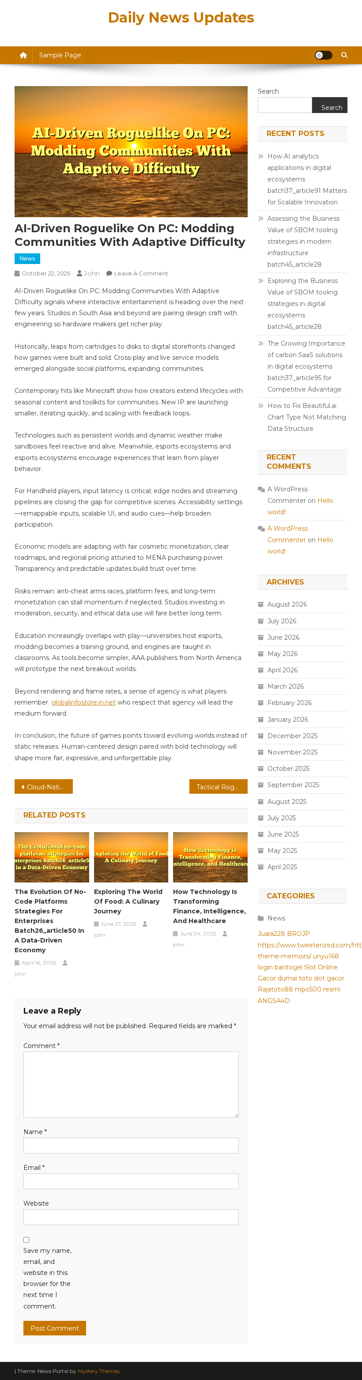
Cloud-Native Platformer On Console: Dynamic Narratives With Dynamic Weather (50, 787)
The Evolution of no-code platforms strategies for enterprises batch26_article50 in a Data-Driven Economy (50, 921)
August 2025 (287, 802)
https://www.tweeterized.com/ (305, 945)
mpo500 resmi (317, 989)
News (27, 258)
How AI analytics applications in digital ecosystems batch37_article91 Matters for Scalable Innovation (307, 179)
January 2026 (288, 720)
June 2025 (283, 834)
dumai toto (295, 978)
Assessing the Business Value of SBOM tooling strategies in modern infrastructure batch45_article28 (303, 241)
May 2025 (282, 851)
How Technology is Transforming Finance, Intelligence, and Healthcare (209, 906)
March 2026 (286, 686)
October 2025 (288, 769)
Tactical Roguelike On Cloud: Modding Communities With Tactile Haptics (222, 787)
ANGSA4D (274, 1001)
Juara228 (271, 934)
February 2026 (290, 703)
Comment (41, 1046)
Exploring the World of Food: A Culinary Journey (128, 901)
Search (268, 91)
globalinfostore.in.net (83, 702)
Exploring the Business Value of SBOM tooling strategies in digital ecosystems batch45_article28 (303, 304)
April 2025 (282, 867)
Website (36, 1203)
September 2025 (293, 785)
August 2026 (287, 604)
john (92, 273)
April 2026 (283, 670)
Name (35, 1132)
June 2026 (283, 637)
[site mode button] (323, 55)
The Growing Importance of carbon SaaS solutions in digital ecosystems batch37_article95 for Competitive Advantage (306, 366)
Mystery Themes (98, 1371)
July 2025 (282, 818)
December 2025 (292, 736)
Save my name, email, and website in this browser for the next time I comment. (47, 1278)
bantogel (288, 967)
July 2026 (282, 621)
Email (34, 1168)
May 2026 (283, 654)
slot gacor (329, 978)
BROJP (298, 934)
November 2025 (292, 752)
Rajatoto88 (275, 989)
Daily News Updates (181, 17)
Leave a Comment (141, 273)
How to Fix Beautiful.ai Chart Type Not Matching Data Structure (307, 417)
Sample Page (60, 55)
